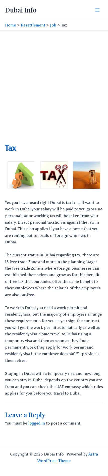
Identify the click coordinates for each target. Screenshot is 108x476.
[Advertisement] (54, 87)
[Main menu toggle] (97, 9)
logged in (36, 423)
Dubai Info (20, 9)
